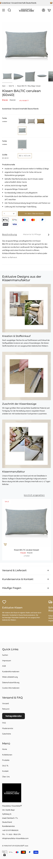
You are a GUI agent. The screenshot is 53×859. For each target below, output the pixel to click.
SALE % (11, 86)
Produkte (5, 760)
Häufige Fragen (11, 587)
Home (4, 749)
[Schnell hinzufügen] (5, 544)
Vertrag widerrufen (13, 716)
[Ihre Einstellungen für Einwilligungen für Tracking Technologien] (4, 854)
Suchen (5, 655)
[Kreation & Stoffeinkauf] (26, 308)
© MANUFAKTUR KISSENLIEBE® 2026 (15, 846)
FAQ (4, 723)
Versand (5, 703)
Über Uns (6, 776)
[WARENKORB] (49, 10)
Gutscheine (6, 733)
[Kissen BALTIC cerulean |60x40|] (26, 523)
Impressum (6, 660)
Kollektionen (7, 754)
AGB (4, 666)
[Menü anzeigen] (3, 10)
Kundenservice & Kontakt (17, 579)
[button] (9, 10)
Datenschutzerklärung (10, 682)
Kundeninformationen (10, 671)
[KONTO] (43, 10)
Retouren (5, 709)
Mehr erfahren (9, 257)
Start (3, 86)
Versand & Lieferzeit (14, 570)
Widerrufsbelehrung (10, 677)
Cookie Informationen (10, 688)
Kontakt (5, 771)
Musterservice (7, 728)
